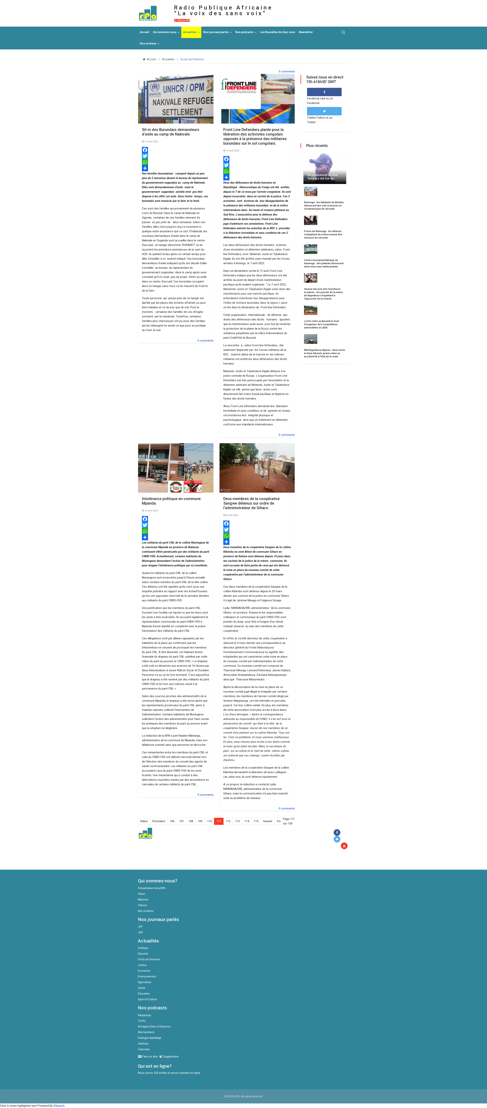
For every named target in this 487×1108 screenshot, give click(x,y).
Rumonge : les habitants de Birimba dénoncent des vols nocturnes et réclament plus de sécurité (324, 205)
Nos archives (148, 44)
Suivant (267, 821)
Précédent (158, 821)
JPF (140, 926)
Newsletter (306, 32)
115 (256, 821)
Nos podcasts (244, 32)
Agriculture (144, 982)
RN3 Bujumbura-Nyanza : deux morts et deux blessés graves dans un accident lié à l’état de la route (324, 353)
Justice (142, 965)
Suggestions (170, 1056)
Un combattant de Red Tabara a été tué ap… (322, 176)
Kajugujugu (144, 1015)
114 (246, 821)
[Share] (176, 168)
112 (228, 821)
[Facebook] (176, 150)
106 (172, 821)
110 (209, 821)
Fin (279, 821)
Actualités (189, 32)
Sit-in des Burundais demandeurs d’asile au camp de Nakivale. (170, 131)
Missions (143, 899)
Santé (141, 987)
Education (144, 993)
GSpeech (59, 1105)
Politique (143, 947)
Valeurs (142, 905)
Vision (141, 893)
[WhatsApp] (176, 162)
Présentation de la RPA (152, 888)
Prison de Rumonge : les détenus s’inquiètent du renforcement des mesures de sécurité (323, 234)
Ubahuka (143, 1043)
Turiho (142, 1020)
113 (237, 821)
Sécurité (143, 953)
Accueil (144, 32)
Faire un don (207, 861)
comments (288, 71)
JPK (140, 932)
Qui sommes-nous (164, 32)
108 (191, 821)
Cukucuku (144, 1049)
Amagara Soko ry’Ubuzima (154, 1026)
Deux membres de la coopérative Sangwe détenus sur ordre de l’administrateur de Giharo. (251, 503)
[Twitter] (176, 156)
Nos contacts (146, 910)
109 (200, 821)
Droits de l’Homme (149, 959)
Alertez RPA (183, 20)
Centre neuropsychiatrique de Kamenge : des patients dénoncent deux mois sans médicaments (324, 263)
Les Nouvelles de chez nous (277, 32)
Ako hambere (146, 1032)
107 (181, 821)
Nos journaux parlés (215, 32)
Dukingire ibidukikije (149, 1037)
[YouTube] (345, 846)
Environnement (147, 976)
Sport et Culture (147, 999)
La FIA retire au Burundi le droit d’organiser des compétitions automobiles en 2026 (321, 324)
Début (144, 821)
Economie (144, 970)
